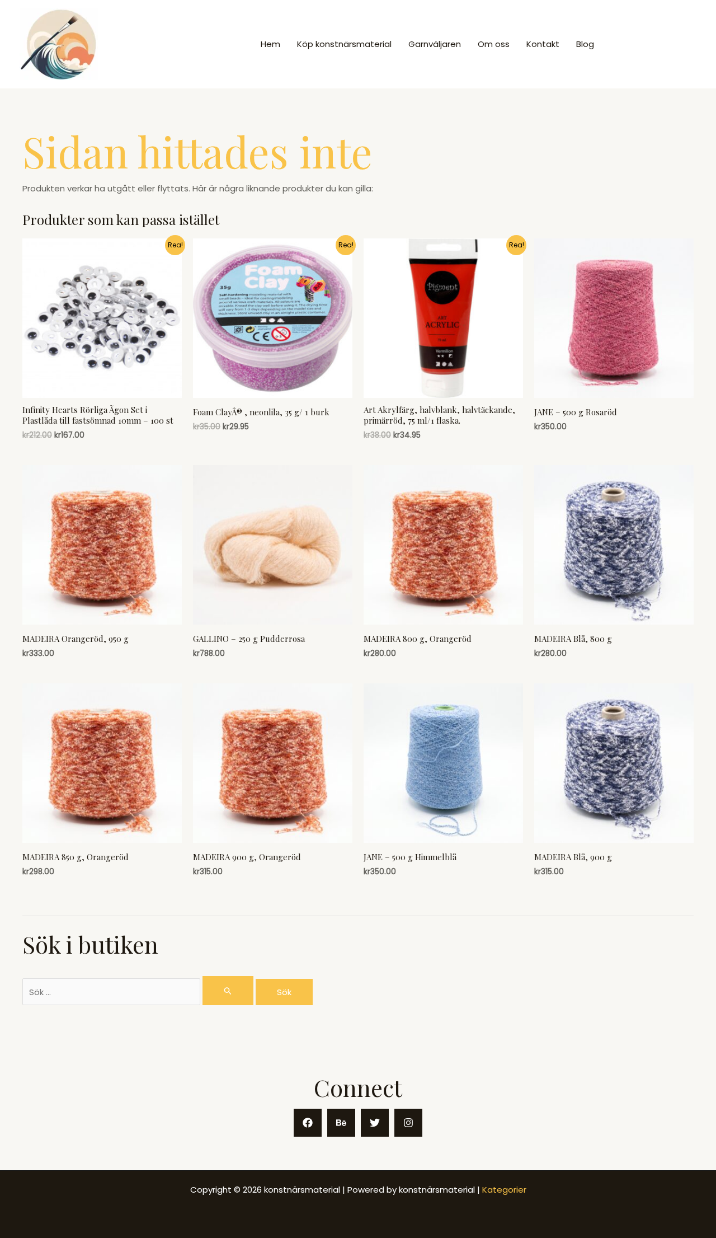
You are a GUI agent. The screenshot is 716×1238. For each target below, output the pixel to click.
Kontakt (542, 44)
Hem (270, 44)
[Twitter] (375, 1123)
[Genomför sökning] (228, 990)
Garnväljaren (434, 44)
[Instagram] (408, 1123)
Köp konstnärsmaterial (344, 44)
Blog (585, 44)
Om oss (494, 44)
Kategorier (504, 1189)
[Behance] (341, 1123)
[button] (655, 44)
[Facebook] (308, 1123)
